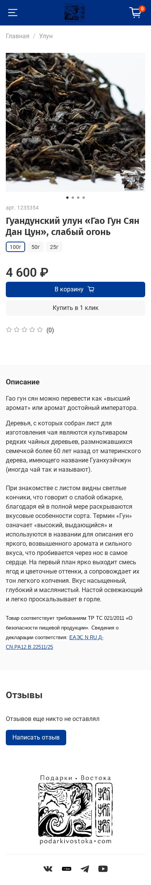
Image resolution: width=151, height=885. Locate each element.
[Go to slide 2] (73, 197)
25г (54, 247)
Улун (46, 36)
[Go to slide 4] (83, 197)
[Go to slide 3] (78, 197)
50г (35, 247)
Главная (17, 36)
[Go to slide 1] (67, 197)
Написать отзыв (36, 737)
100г (15, 247)
